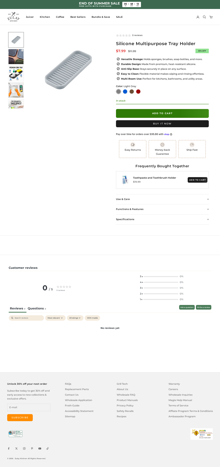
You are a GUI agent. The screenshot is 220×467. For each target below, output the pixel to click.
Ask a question (187, 307)
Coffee (60, 17)
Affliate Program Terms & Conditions (191, 411)
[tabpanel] (110, 338)
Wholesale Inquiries (180, 394)
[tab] (36, 309)
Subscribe (20, 417)
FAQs (68, 383)
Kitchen (45, 17)
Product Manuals (127, 400)
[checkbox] (92, 318)
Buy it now (162, 123)
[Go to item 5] (16, 107)
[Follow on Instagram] (24, 448)
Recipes (121, 416)
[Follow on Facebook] (8, 448)
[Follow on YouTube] (39, 448)
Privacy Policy (125, 405)
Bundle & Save (101, 17)
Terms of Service (178, 405)
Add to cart (162, 113)
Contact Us (71, 394)
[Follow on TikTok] (47, 448)
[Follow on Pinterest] (32, 448)
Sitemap (70, 416)
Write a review (203, 307)
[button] (161, 276)
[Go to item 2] (16, 56)
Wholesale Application (78, 400)
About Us (122, 389)
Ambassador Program (182, 416)
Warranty (174, 383)
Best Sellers (78, 17)
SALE (119, 17)
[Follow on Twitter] (16, 448)
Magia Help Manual (180, 400)
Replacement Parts (77, 389)
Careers (173, 389)
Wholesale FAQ (126, 394)
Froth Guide (72, 405)
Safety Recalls (125, 411)
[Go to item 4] (16, 90)
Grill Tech (122, 383)
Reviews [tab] (17, 308)
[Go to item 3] (16, 73)
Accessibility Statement (79, 411)
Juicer (30, 17)
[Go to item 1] (16, 40)
